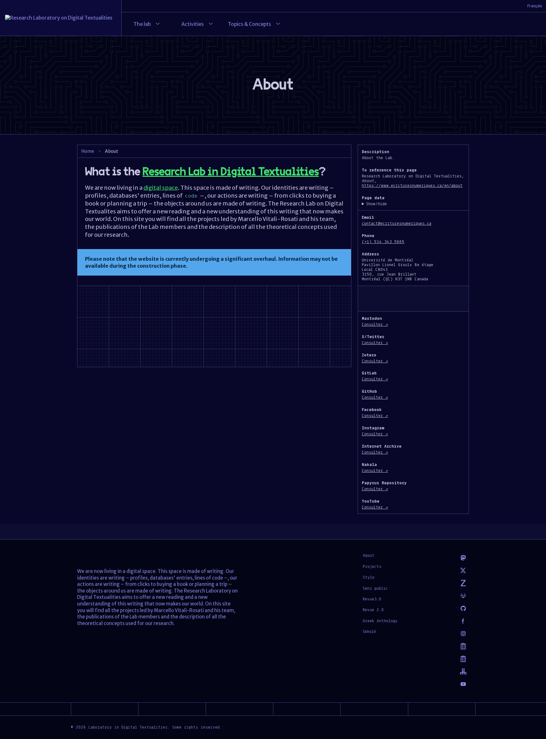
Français (534, 5)
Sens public (375, 588)
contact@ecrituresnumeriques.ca (396, 223)
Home (87, 151)
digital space (160, 187)
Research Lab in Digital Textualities (231, 171)
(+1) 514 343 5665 (383, 241)
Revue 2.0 (373, 609)
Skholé (369, 631)
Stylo (368, 577)
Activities (192, 24)
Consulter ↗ (375, 324)
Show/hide (376, 203)
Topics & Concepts (249, 24)
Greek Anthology (380, 620)
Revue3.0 (372, 598)
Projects (372, 566)
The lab (142, 24)
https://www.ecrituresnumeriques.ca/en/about (412, 185)
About (368, 555)
